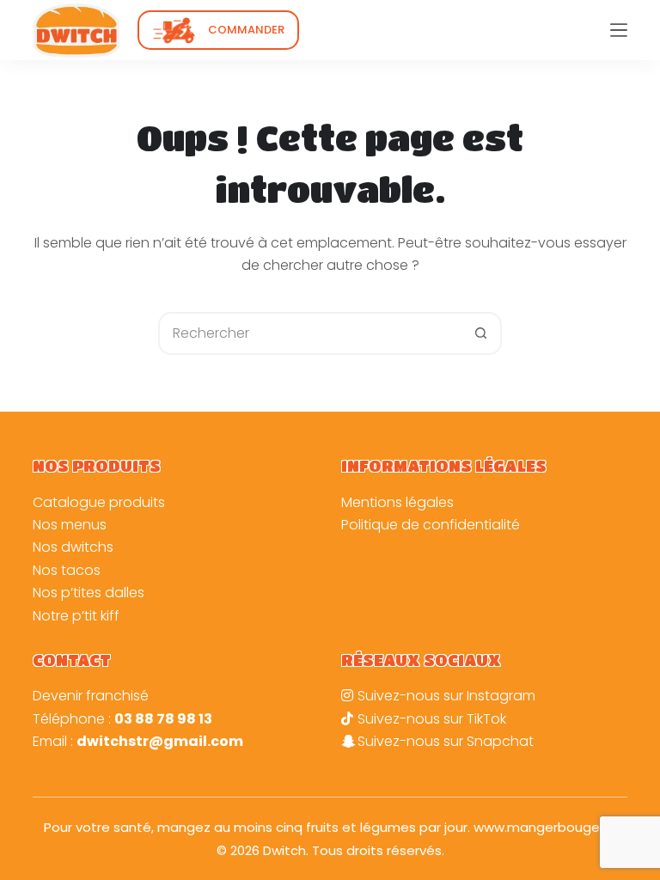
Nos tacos (67, 570)
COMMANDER (246, 29)
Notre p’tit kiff (76, 616)
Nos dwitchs (73, 547)
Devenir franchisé (91, 696)
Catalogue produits (99, 502)
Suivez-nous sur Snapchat (446, 741)
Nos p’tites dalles (88, 592)
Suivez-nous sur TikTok (432, 719)
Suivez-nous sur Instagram (446, 696)
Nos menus (70, 525)
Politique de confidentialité (430, 525)
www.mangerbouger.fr (545, 827)
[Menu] (618, 30)
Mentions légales (397, 502)
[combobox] (310, 333)
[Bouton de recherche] (480, 333)
